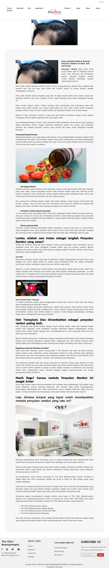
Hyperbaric (39, 8)
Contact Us (32, 553)
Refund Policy (59, 551)
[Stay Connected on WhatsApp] (12, 549)
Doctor (30, 546)
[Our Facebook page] (3, 549)
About (98, 8)
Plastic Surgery (9, 9)
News (88, 8)
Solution (67, 8)
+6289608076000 (9, 553)
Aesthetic (20, 8)
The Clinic (59, 567)
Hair (29, 8)
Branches (31, 549)
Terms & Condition (60, 548)
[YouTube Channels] (18, 549)
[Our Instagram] (7, 549)
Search (101, 2)
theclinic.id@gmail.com (11, 555)
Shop (78, 8)
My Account (58, 555)
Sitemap (31, 557)
